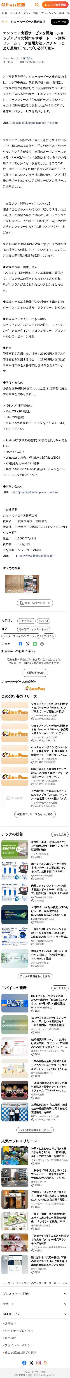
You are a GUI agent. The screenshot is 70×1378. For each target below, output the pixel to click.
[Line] (35, 644)
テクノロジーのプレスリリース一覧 (36, 1283)
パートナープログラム (18, 1330)
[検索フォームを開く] (37, 5)
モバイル (44, 621)
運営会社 (9, 1323)
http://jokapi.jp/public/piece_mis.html (35, 122)
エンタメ (15, 13)
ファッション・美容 (52, 13)
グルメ (27, 13)
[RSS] (46, 1363)
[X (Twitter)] (27, 644)
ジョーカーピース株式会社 (18, 58)
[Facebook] (20, 644)
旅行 (35, 13)
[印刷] (42, 644)
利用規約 (9, 1338)
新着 (4, 13)
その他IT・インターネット (34, 629)
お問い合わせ (35, 672)
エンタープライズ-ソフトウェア (21, 636)
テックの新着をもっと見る (35, 976)
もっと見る (60, 834)
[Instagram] (38, 1363)
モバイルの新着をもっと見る (35, 1129)
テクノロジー (26, 621)
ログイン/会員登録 (55, 4)
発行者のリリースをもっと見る (35, 814)
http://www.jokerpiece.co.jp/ (36, 555)
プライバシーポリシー (18, 1345)
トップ (6, 1283)
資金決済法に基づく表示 (19, 1352)
